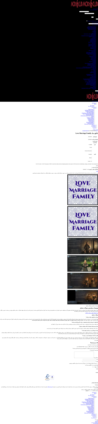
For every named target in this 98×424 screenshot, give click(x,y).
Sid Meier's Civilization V (92, 64)
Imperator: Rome (93, 48)
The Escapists (94, 76)
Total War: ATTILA (90, 123)
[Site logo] (90, 7)
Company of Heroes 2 (92, 36)
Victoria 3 (94, 86)
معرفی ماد (92, 105)
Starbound (94, 68)
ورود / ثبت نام (93, 417)
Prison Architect (93, 58)
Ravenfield (94, 60)
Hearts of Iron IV (93, 47)
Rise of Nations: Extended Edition (90, 63)
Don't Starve (94, 43)
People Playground (93, 56)
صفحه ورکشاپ (95, 129)
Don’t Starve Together (90, 112)
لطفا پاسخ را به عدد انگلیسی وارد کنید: (91, 15)
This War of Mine (93, 77)
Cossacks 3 (94, 37)
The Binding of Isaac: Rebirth (91, 74)
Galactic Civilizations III (92, 45)
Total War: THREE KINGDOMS (90, 81)
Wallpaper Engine (93, 87)
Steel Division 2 (93, 69)
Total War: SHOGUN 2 (92, 80)
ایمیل (97, 361)
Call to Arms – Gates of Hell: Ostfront (90, 33)
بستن (97, 420)
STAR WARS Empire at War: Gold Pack (87, 115)
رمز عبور (96, 13)
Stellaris (94, 70)
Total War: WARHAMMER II (91, 83)
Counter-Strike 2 (93, 38)
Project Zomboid (93, 59)
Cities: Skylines (93, 34)
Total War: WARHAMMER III (91, 84)
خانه (96, 130)
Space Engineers (93, 66)
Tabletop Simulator (93, 72)
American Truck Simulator (91, 28)
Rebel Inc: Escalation (92, 61)
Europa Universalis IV (92, 44)
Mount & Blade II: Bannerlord (91, 53)
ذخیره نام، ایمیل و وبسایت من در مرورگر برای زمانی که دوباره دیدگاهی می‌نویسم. (83, 363)
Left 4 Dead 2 (93, 51)
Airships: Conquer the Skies (91, 27)
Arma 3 (95, 30)
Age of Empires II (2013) (92, 26)
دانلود (97, 171)
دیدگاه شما (96, 357)
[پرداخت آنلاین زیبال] (52, 377)
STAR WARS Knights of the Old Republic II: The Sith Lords (86, 67)
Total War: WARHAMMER (91, 82)
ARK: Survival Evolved (92, 29)
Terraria (94, 73)
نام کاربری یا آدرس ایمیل (93, 11)
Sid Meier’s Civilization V (89, 111)
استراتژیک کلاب (50, 386)
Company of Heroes (90, 118)
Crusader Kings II (93, 39)
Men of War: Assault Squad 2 (91, 52)
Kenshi (95, 49)
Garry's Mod (94, 46)
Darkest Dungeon (93, 41)
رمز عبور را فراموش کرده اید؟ (93, 20)
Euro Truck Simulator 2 (90, 122)
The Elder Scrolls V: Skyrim (91, 75)
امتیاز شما (96, 350)
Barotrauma (94, 31)
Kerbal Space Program (92, 50)
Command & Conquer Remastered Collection (88, 35)
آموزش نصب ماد (91, 106)
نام (97, 359)
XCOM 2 (94, 89)
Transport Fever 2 (93, 85)
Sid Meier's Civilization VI (91, 65)
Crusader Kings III (93, 40)
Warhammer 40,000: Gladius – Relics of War (88, 88)
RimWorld (94, 62)
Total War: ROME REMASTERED (90, 79)
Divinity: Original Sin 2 (92, 42)
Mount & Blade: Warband (92, 54)
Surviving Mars (93, 71)
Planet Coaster (93, 57)
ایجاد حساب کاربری (93, 9)
